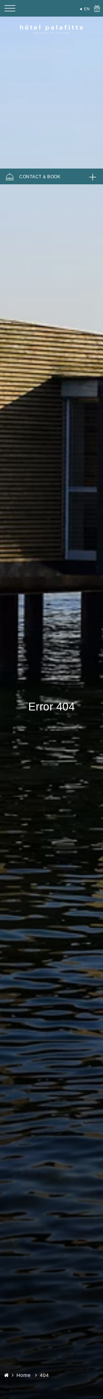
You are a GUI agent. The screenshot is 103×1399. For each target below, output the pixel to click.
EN (87, 9)
